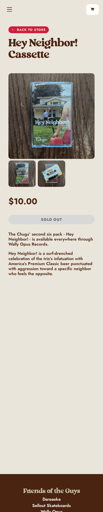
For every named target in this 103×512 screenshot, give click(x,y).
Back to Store (31, 29)
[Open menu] (9, 9)
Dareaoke (52, 499)
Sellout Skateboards (51, 506)
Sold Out (51, 219)
